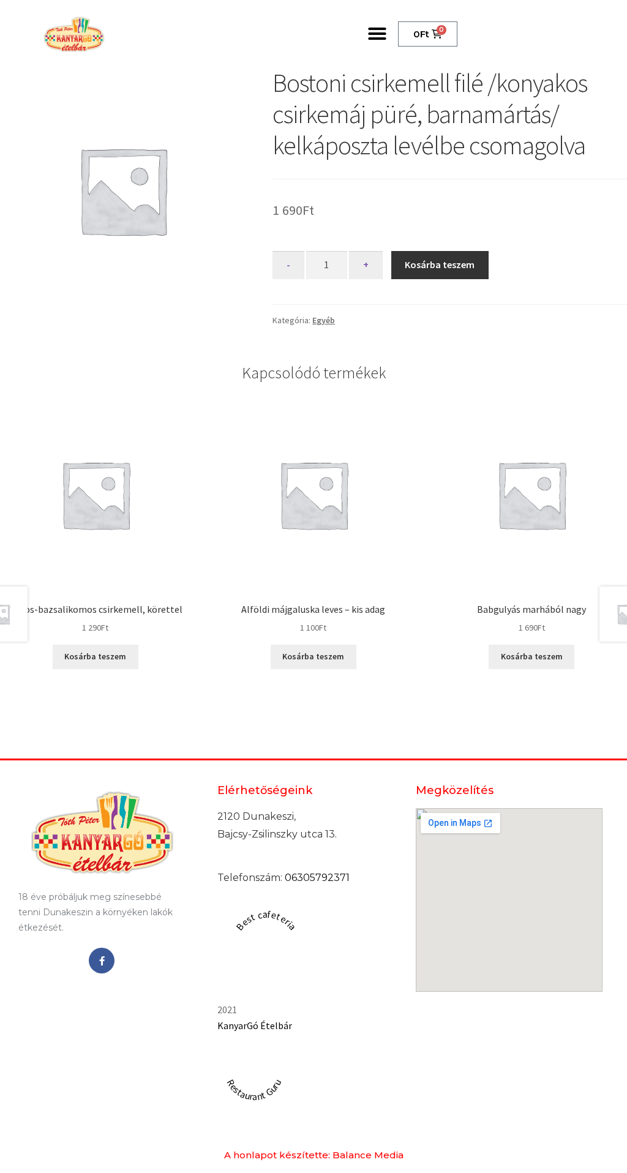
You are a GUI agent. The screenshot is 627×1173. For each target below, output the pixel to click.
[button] (377, 33)
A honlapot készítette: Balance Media (314, 1155)
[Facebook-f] (102, 960)
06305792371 (317, 877)
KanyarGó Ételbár (254, 1025)
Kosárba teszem (440, 264)
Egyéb (323, 320)
